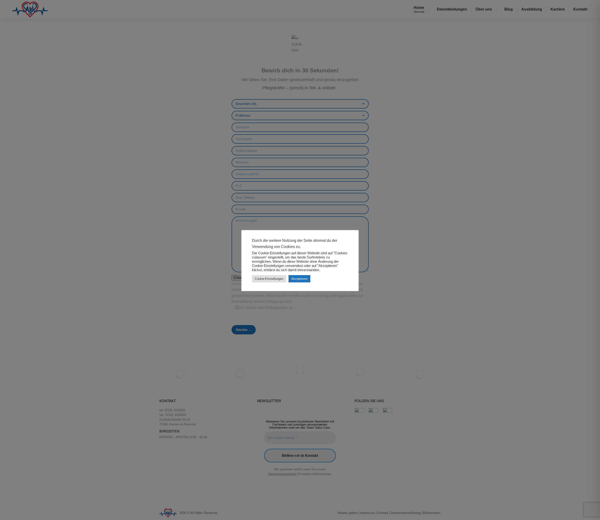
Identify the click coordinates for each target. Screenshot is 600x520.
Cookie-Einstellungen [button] (269, 279)
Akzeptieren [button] (299, 279)
